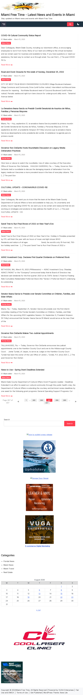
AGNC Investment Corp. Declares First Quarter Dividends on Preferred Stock (35, 257)
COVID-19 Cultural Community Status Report (21, 35)
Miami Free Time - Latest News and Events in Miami (38, 15)
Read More (6, 65)
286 (41, 400)
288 (57, 400)
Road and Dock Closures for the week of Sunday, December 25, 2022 (32, 72)
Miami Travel (8, 569)
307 (46, 403)
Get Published (36, 693)
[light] (78, 24)
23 (72, 597)
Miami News (6, 43)
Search (7, 419)
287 (49, 400)
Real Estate (5, 265)
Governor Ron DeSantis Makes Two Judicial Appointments (27, 333)
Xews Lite (64, 693)
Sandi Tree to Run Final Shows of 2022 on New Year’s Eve (27, 224)
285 (34, 400)
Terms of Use (22, 693)
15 (61, 594)
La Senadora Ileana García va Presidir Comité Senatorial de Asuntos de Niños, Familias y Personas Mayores (36, 110)
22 (61, 597)
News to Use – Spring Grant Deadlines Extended (22, 370)
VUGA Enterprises (66, 690)
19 (28, 597)
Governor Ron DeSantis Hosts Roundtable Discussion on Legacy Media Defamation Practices (33, 149)
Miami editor (7, 39)
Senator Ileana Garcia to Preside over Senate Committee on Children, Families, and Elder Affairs (38, 295)
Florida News (6, 119)
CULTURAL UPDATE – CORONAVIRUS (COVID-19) (24, 187)
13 (39, 594)
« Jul (38, 610)
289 (64, 400)
